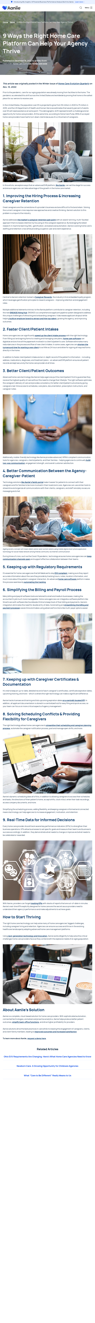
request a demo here (36, 1038)
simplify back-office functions (25, 1022)
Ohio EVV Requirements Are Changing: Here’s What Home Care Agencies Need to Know (47, 1057)
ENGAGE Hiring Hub (18, 313)
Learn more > (79, 2)
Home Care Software (22, 64)
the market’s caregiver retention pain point (36, 220)
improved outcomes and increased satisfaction (56, 1032)
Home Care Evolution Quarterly (73, 84)
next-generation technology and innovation (27, 936)
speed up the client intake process (50, 336)
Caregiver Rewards (43, 297)
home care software (72, 339)
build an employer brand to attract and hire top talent (33, 319)
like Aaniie (60, 185)
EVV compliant (61, 573)
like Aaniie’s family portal (32, 482)
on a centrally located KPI (74, 700)
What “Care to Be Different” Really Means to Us (47, 1076)
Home (5, 22)
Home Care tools (39, 64)
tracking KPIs (36, 903)
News (12, 22)
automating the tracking (35, 582)
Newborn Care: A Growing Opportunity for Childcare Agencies (47, 1066)
